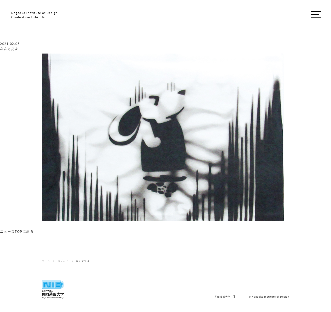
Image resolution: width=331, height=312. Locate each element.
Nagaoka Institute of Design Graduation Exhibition (34, 15)
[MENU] (316, 13)
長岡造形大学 (222, 297)
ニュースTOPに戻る (17, 231)
